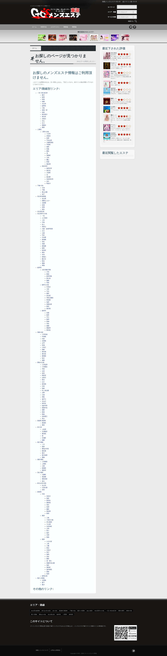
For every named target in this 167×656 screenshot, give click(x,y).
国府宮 (44, 375)
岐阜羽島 (49, 276)
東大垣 (48, 278)
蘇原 (47, 306)
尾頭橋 (44, 477)
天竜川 (48, 550)
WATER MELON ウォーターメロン (115, 90)
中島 (43, 222)
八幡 (47, 546)
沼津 (47, 535)
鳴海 (43, 265)
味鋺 (43, 101)
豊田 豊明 (40, 459)
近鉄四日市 (49, 179)
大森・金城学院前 (47, 229)
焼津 (47, 507)
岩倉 (43, 112)
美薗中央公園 (50, 563)
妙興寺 (44, 106)
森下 (43, 582)
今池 (43, 188)
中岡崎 (44, 336)
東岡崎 (44, 356)
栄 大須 (39, 427)
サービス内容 (112, 17)
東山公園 (44, 192)
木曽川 (44, 119)
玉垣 (47, 157)
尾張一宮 (44, 110)
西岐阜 (48, 328)
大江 (43, 231)
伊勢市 (48, 136)
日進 (43, 386)
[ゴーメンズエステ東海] (55, 17)
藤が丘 (44, 259)
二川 (43, 444)
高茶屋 (48, 164)
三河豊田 (44, 461)
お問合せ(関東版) (55, 650)
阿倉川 (48, 183)
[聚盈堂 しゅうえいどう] (52, 37)
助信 (47, 548)
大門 (43, 343)
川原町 (48, 172)
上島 (47, 543)
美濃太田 (49, 304)
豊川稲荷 (44, 455)
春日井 (44, 116)
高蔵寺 (44, 125)
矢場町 (44, 438)
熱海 (47, 537)
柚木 (47, 533)
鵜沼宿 (48, 308)
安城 (43, 345)
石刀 (43, 123)
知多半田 (44, 405)
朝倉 (43, 388)
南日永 (48, 170)
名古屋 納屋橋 (41, 196)
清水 (47, 505)
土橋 (43, 466)
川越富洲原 (49, 142)
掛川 (47, 552)
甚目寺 (44, 403)
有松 (43, 241)
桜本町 (44, 250)
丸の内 (44, 485)
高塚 (47, 571)
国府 (43, 446)
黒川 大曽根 (41, 578)
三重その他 (45, 131)
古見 (43, 371)
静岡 (47, 513)
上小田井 (44, 218)
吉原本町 (49, 526)
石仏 (43, 121)
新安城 (44, 351)
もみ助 (113, 107)
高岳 (43, 425)
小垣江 (44, 347)
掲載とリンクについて (42, 650)
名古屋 (44, 198)
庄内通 (44, 237)
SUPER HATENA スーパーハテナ (113, 135)
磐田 (47, 559)
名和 (43, 373)
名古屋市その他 (42, 213)
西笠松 (48, 330)
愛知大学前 (45, 449)
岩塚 (43, 205)
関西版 (74, 27)
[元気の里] (41, 37)
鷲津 (47, 574)
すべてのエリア (122, 12)
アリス (113, 125)
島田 (47, 498)
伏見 (43, 489)
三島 (47, 518)
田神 (47, 321)
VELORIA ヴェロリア (114, 54)
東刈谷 (44, 354)
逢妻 (43, 360)
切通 (47, 313)
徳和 (47, 147)
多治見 (48, 295)
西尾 (43, 412)
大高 (43, 233)
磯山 (47, 160)
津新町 (48, 155)
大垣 (47, 272)
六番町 (44, 474)
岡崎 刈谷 (40, 332)
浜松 (47, 556)
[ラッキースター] (115, 37)
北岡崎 (44, 341)
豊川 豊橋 (40, 442)
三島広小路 (49, 520)
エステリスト (55, 27)
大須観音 (44, 431)
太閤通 (44, 203)
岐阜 (47, 315)
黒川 (43, 584)
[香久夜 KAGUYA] (73, 37)
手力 (47, 317)
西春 (43, 414)
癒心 (112, 115)
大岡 (47, 528)
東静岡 (48, 502)
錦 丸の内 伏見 (41, 483)
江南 (43, 395)
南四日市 (49, 168)
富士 (47, 530)
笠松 (47, 323)
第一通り (49, 561)
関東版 (66, 27)
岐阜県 (39, 267)
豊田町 (48, 567)
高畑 (43, 263)
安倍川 (48, 496)
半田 (43, 369)
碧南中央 (44, 408)
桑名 (47, 151)
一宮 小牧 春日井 (42, 93)
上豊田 (44, 464)
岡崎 (43, 349)
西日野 (48, 177)
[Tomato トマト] (83, 37)
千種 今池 (40, 185)
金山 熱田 (40, 472)
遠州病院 (49, 569)
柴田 (43, 248)
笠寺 (43, 254)
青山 (43, 418)
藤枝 (47, 509)
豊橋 (43, 457)
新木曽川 (44, 114)
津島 (43, 397)
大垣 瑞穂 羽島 (46, 270)
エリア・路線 (112, 12)
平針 (43, 235)
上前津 (44, 429)
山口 (43, 382)
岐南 (47, 274)
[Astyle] (94, 37)
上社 (43, 220)
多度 (47, 138)
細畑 (47, 326)
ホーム (34, 27)
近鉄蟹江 (44, 416)
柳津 (47, 319)
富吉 (43, 380)
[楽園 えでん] (62, 37)
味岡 (43, 97)
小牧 (43, 108)
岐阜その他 (45, 285)
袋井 (47, 565)
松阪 (47, 149)
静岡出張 (44, 576)
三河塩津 (44, 364)
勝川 (43, 95)
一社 (43, 216)
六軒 (47, 289)
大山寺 (44, 103)
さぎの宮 (49, 541)
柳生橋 (44, 451)
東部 (43, 515)
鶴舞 (43, 440)
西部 (43, 539)
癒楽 (112, 98)
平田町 (48, 144)
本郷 (43, 244)
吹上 (43, 224)
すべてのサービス (123, 17)
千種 (43, 190)
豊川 (43, 453)
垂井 (47, 293)
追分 (47, 181)
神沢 (43, 252)
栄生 (43, 209)
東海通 (44, 246)
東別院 (44, 433)
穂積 (47, 280)
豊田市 (44, 470)
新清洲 (44, 384)
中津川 (48, 287)
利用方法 (44, 27)
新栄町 (44, 423)
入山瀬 (48, 524)
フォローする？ (133, 651)
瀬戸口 (44, 399)
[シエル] (125, 37)
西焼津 (48, 511)
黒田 (43, 127)
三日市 (48, 134)
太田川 (44, 377)
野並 (43, 261)
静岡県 (39, 492)
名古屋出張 (40, 211)
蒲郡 (43, 410)
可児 (47, 291)
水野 (43, 392)
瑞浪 (47, 302)
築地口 (44, 257)
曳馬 (47, 554)
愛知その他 (40, 362)
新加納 (48, 300)
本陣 (43, 207)
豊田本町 (44, 479)
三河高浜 (44, 367)
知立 (43, 358)
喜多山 (44, 226)
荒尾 (47, 282)
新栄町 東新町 (41, 420)
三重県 (39, 129)
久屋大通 (44, 487)
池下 (43, 194)
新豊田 (44, 468)
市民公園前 (49, 298)
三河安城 (44, 334)
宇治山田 (49, 140)
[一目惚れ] (104, 37)
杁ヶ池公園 (45, 390)
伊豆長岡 (49, 522)
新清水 (48, 500)
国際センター (46, 200)
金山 (43, 481)
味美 (43, 99)
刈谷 (43, 339)
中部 (43, 494)
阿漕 (47, 162)
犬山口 (44, 401)
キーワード (111, 7)
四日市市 (44, 166)
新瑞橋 (44, 239)
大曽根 (44, 580)
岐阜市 (44, 310)
